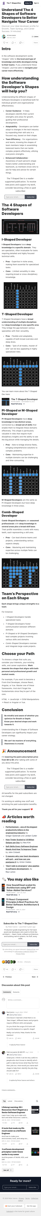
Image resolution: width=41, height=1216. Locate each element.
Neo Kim (27, 843)
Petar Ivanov (11, 35)
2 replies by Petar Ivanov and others (21, 1080)
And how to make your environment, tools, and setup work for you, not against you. (15, 1137)
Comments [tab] (7, 992)
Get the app (31, 1206)
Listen (36, 37)
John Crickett (14, 852)
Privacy (21, 1198)
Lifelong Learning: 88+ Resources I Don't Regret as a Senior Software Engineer (15, 1110)
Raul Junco (10, 872)
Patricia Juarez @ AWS (15, 1052)
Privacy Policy (20, 954)
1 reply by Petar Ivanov (17, 1045)
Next (34, 977)
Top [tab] (4, 1101)
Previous (8, 977)
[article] (20, 1115)
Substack (9, 1211)
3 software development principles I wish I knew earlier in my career (13, 1152)
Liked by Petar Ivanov (15, 1015)
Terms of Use (31, 949)
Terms (27, 1198)
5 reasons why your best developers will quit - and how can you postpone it (22, 859)
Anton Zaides (25, 862)
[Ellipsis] (38, 1012)
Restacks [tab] (16, 992)
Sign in (36, 3)
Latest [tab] (10, 1101)
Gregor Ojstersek (13, 836)
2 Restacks (27, 962)
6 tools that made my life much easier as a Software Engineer (14, 1131)
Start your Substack (14, 1206)
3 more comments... (9, 1090)
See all (6, 1170)
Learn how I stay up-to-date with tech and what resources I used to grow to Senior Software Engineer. (14, 1116)
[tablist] (11, 992)
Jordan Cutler (31, 836)
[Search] (37, 1101)
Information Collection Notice (24, 951)
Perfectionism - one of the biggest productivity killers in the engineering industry (21, 830)
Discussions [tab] (18, 1101)
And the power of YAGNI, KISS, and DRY (15, 1158)
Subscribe (28, 3)
